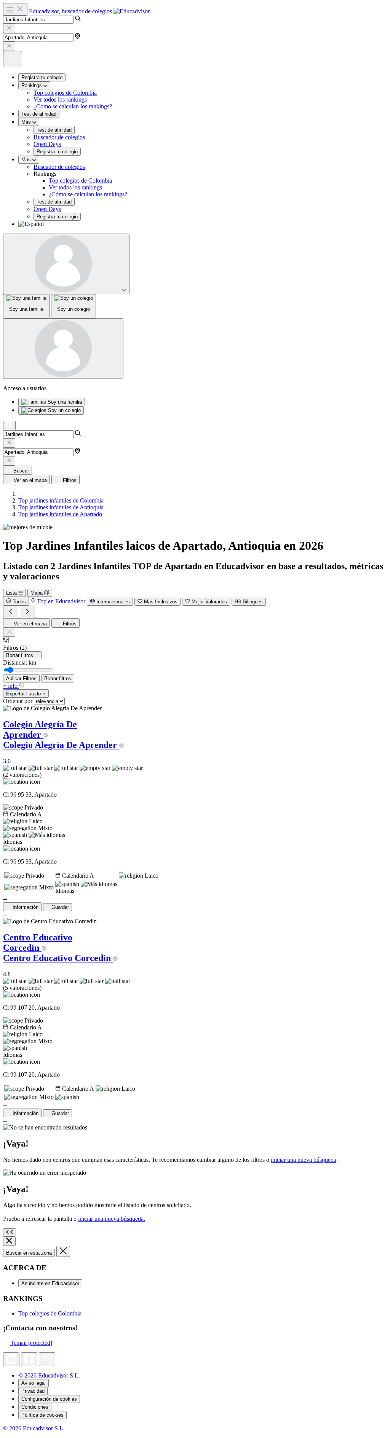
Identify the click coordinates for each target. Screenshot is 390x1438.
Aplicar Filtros (21, 678)
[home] (20, 493)
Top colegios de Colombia (65, 92)
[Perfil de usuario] (66, 264)
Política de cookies (42, 1415)
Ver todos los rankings (60, 99)
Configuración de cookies (49, 1399)
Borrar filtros (57, 678)
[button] (202, 224)
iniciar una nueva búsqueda (303, 1159)
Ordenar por (17, 701)
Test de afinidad (38, 114)
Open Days (47, 144)
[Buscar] (9, 425)
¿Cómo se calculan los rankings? (73, 106)
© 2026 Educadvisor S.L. (49, 1375)
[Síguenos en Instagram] (47, 1359)
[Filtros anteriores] (10, 612)
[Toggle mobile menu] (15, 9)
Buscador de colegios (59, 137)
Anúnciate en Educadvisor (50, 1283)
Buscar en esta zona (29, 1253)
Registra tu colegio (41, 77)
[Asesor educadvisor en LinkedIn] (11, 1359)
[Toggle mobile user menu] (63, 348)
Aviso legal (33, 1383)
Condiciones (34, 1407)
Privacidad (33, 1391)
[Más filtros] (27, 612)
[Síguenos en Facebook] (29, 1359)
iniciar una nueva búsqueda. (111, 1218)
